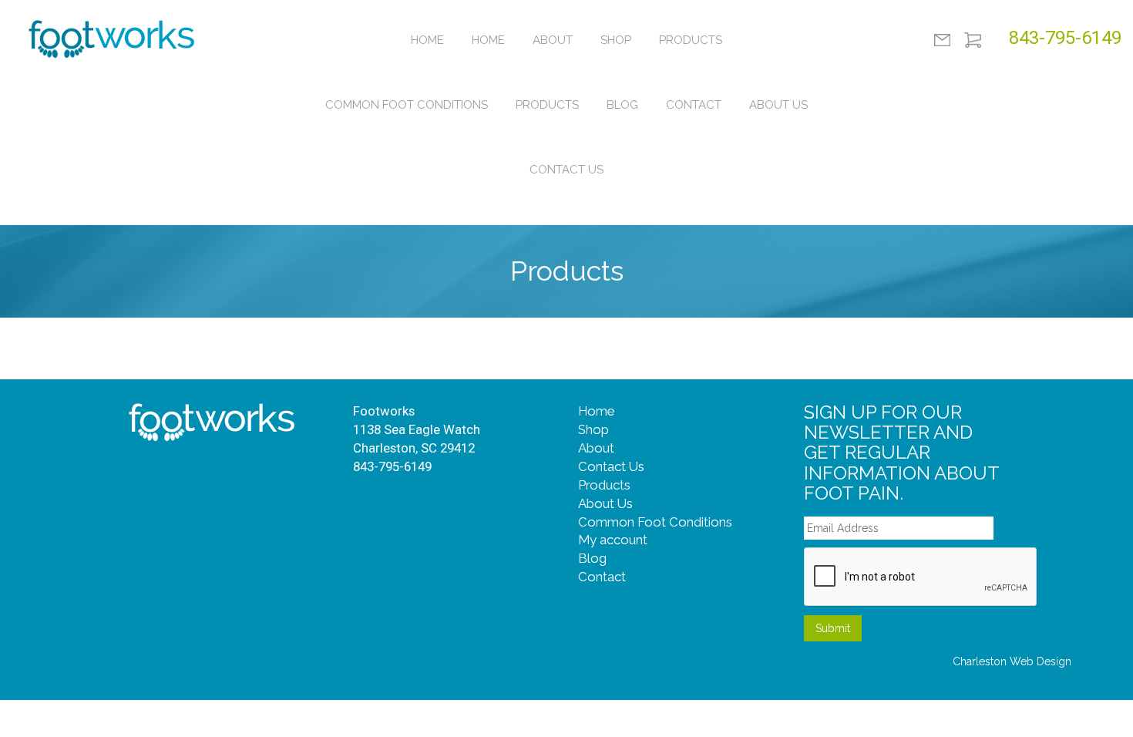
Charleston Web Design (1012, 661)
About (553, 40)
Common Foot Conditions (406, 105)
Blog (622, 105)
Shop (615, 40)
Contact (693, 105)
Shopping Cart (972, 40)
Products (690, 40)
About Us (778, 105)
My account (612, 539)
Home (427, 40)
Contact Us (566, 170)
